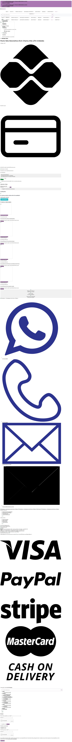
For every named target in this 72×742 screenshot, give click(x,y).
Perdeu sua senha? (4, 725)
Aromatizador (5, 702)
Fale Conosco (5, 520)
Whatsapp (8, 2)
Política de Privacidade (6, 512)
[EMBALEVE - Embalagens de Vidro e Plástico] (3, 9)
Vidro (3, 691)
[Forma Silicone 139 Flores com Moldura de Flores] (6, 258)
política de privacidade (12, 738)
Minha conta (4, 521)
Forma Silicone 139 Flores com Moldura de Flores (9, 263)
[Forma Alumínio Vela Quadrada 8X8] (5, 214)
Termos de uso (5, 513)
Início (1, 38)
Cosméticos (4, 706)
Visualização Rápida (4, 215)
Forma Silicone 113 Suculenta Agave (7, 241)
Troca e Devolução (6, 514)
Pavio (7, 38)
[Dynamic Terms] (7, 692)
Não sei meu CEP (3, 186)
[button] (5, 181)
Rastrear (6, 3)
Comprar (2, 179)
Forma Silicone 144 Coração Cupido (7, 286)
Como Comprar (5, 519)
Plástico (4, 693)
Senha (1, 717)
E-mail (14, 1)
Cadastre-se (2, 740)
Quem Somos (5, 522)
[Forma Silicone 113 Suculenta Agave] (6, 235)
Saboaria (4, 700)
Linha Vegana (5, 698)
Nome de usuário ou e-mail (6, 715)
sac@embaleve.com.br (6, 464)
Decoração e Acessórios (7, 697)
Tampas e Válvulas (6, 695)
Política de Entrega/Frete (7, 511)
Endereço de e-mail (4, 729)
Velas (4, 38)
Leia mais (2, 243)
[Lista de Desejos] (0, 21)
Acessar (8, 724)
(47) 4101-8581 (5, 358)
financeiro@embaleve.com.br (8, 506)
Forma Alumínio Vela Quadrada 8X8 (7, 218)
